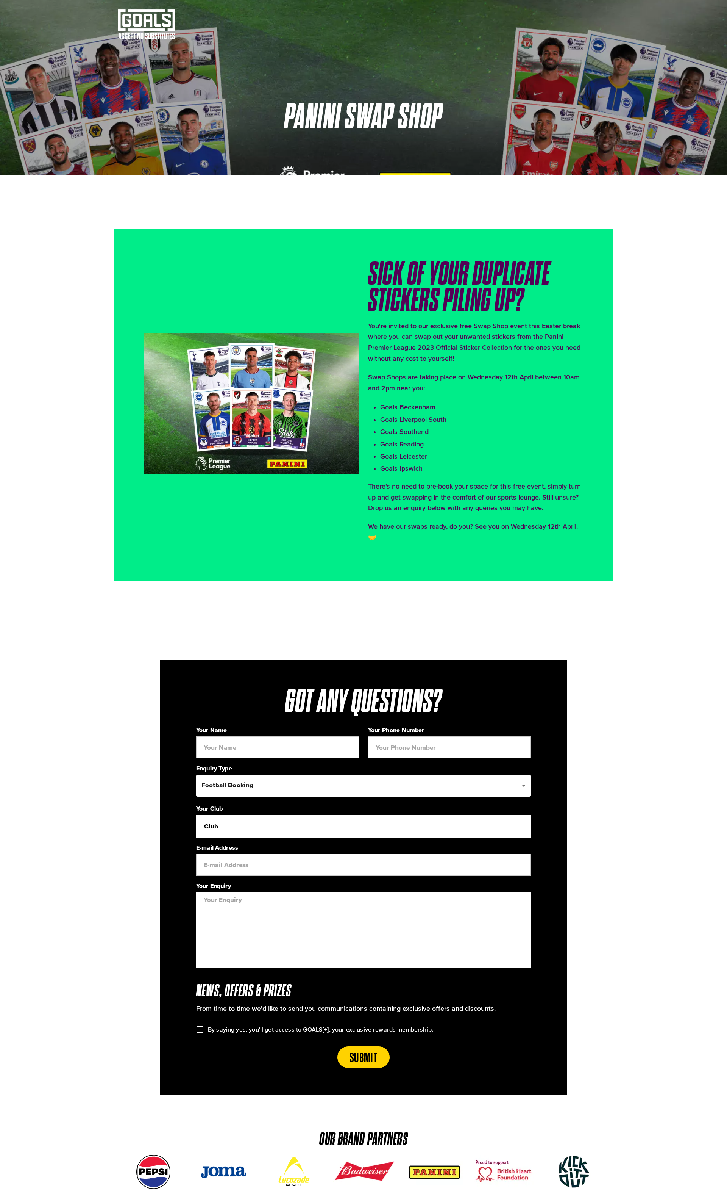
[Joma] (223, 1172)
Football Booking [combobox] (227, 784)
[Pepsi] (153, 1172)
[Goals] (155, 24)
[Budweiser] (363, 1172)
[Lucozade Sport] (293, 1172)
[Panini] (434, 1172)
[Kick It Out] (574, 1172)
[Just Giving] (504, 1172)
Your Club (209, 808)
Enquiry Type (214, 768)
